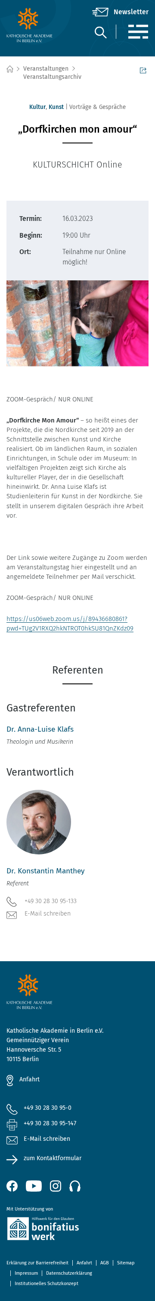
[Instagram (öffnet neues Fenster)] (55, 1186)
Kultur (37, 107)
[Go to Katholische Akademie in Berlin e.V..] (9, 69)
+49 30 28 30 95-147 (50, 1123)
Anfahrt (29, 1079)
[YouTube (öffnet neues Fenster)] (34, 1186)
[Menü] (138, 32)
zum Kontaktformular (52, 1158)
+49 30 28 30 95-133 (51, 901)
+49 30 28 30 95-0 (47, 1108)
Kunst (56, 107)
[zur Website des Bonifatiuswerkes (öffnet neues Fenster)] (77, 1230)
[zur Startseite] (30, 25)
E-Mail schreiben (48, 913)
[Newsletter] (120, 12)
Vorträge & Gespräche (97, 107)
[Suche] (100, 32)
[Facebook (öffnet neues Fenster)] (12, 1186)
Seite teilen (144, 69)
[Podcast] (75, 1186)
